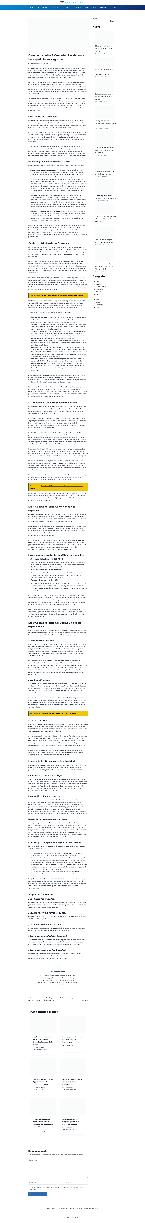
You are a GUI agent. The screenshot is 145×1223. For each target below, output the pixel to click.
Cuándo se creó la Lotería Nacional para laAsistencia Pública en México (104, 266)
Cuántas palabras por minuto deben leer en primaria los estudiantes (105, 150)
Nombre (32, 1183)
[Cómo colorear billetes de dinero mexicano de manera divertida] (104, 37)
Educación (103, 7)
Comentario (33, 1160)
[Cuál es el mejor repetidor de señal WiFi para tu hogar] (104, 163)
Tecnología (77, 7)
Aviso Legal (56, 1209)
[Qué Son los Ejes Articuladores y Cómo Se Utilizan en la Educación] (104, 209)
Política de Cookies (75, 1209)
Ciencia (113, 7)
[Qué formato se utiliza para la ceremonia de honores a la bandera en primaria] (104, 62)
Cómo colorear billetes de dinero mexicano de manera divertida (104, 48)
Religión (98, 302)
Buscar (95, 18)
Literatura (66, 7)
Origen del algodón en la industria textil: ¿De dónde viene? (72, 1081)
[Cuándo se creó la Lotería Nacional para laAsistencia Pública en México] (104, 255)
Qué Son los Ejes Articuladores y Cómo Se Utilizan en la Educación (105, 219)
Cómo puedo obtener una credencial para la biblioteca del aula (106, 123)
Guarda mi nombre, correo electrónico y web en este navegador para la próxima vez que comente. (57, 1188)
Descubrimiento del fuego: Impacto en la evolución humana (70, 1121)
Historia (98, 292)
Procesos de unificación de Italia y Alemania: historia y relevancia (72, 1039)
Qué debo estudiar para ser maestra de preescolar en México (104, 96)
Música (86, 7)
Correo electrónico (66, 1183)
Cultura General (33, 52)
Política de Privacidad (91, 1209)
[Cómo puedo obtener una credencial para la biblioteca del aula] (104, 112)
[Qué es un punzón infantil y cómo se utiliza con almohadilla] (104, 186)
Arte (94, 7)
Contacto (64, 1209)
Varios (98, 307)
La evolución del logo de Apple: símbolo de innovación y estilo (43, 1081)
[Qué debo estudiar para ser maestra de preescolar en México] (104, 86)
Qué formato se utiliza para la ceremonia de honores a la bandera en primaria (105, 71)
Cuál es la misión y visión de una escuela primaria (74, 997)
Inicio (31, 7)
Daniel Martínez (34, 63)
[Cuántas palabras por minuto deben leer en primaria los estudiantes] (104, 138)
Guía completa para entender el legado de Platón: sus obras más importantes (41, 997)
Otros (97, 299)
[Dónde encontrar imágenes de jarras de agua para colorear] (104, 232)
